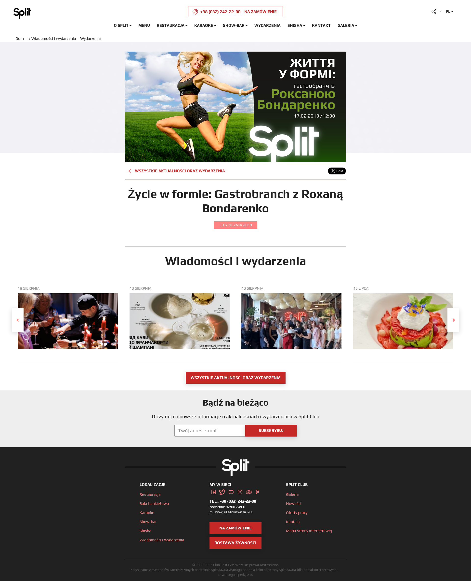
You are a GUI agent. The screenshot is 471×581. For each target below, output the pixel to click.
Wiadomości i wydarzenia (162, 540)
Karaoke (203, 25)
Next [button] (453, 320)
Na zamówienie (235, 528)
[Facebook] (213, 491)
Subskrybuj (271, 430)
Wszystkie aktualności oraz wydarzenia (180, 171)
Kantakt (321, 25)
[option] (68, 324)
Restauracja (170, 25)
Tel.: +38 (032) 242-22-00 (232, 501)
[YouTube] (231, 491)
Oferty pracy (296, 512)
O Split (121, 25)
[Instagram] (240, 491)
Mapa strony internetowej (309, 530)
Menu (144, 25)
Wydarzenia (267, 25)
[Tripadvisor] (249, 491)
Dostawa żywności (235, 542)
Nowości (293, 503)
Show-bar (234, 25)
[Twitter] (222, 491)
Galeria (346, 25)
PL (448, 11)
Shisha (295, 25)
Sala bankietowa (154, 503)
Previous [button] (18, 320)
